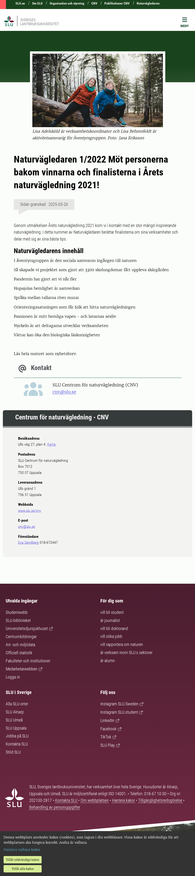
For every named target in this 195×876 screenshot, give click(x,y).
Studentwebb (17, 612)
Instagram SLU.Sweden (119, 703)
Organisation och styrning (67, 3)
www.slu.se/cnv (29, 510)
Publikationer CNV (117, 3)
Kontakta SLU (17, 743)
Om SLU (37, 3)
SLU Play (107, 745)
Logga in (13, 676)
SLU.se (20, 3)
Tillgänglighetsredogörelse (160, 800)
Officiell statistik (19, 652)
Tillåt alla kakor (23, 869)
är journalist (110, 620)
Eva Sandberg (28, 542)
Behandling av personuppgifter (54, 807)
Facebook (108, 728)
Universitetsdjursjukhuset (27, 628)
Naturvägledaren (148, 3)
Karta (52, 444)
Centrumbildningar (21, 636)
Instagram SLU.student (119, 712)
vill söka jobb (111, 636)
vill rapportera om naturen (121, 644)
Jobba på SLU (17, 735)
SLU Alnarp (15, 711)
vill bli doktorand (114, 628)
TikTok (105, 736)
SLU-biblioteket (18, 620)
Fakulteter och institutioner (28, 660)
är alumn (107, 660)
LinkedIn (107, 720)
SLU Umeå (14, 719)
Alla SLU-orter (17, 703)
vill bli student (112, 612)
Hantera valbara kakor (22, 849)
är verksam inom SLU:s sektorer (126, 652)
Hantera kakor (124, 800)
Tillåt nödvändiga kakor (22, 860)
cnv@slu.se (64, 392)
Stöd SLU (13, 752)
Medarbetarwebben (21, 668)
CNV (94, 3)
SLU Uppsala (16, 728)
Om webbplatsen (95, 800)
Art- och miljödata (20, 644)
